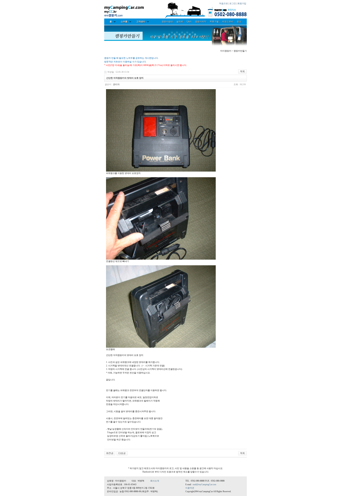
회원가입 (241, 3)
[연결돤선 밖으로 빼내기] (161, 218)
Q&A (189, 21)
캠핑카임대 (167, 21)
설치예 (179, 21)
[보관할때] (161, 306)
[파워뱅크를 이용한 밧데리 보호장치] (161, 130)
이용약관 (189, 488)
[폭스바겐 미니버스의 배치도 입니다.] (122, 453)
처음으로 (223, 3)
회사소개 (154, 481)
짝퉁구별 (214, 21)
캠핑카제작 (200, 21)
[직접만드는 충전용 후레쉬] (109, 453)
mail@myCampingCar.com (204, 484)
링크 (239, 21)
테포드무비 (227, 21)
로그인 (232, 3)
